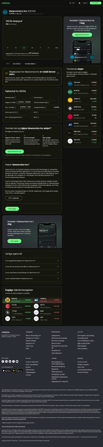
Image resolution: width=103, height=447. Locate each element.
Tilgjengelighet (30, 372)
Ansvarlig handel (82, 338)
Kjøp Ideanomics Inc (82, 35)
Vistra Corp (29, 346)
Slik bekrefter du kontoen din (60, 347)
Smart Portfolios (82, 372)
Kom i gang (12, 209)
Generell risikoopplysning (8, 426)
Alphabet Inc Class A (32, 338)
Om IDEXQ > (17, 63)
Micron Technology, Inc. (33, 335)
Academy (48, 155)
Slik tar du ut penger (58, 341)
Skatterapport (82, 346)
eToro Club (80, 367)
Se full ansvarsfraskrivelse (19, 419)
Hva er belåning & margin (85, 341)
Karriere (28, 367)
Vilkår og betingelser (7, 419)
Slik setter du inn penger (59, 338)
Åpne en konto (56, 343)
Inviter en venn (82, 362)
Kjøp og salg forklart (83, 343)
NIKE (27, 348)
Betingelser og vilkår (58, 374)
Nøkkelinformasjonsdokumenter (60, 378)
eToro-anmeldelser (32, 364)
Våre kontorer (30, 370)
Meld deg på (9, 53)
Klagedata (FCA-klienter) (60, 381)
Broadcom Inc (30, 343)
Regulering (55, 369)
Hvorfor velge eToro (32, 362)
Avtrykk (28, 375)
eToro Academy (82, 348)
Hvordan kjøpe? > (30, 63)
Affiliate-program (83, 364)
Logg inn (85, 3)
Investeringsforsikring (84, 370)
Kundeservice (56, 350)
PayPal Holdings (31, 341)
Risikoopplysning (57, 372)
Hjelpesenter (56, 335)
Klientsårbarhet (57, 353)
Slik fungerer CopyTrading (85, 335)
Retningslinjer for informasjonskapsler (58, 363)
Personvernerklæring (58, 366)
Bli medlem (95, 3)
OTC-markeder (14, 198)
